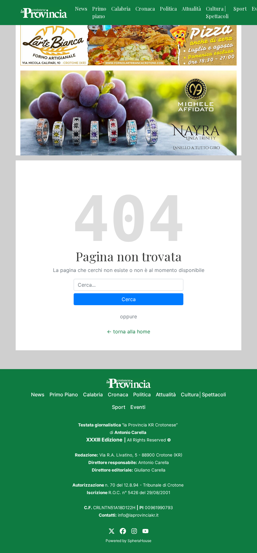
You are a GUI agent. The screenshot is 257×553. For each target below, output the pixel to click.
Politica (168, 8)
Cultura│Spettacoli (203, 394)
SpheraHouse (139, 540)
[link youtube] (145, 531)
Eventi (137, 407)
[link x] (111, 531)
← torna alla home (128, 331)
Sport (240, 8)
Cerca (129, 299)
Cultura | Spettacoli (217, 12)
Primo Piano (64, 394)
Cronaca (145, 8)
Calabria (120, 8)
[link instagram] (134, 531)
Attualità (191, 8)
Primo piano (99, 12)
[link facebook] (122, 531)
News (81, 8)
